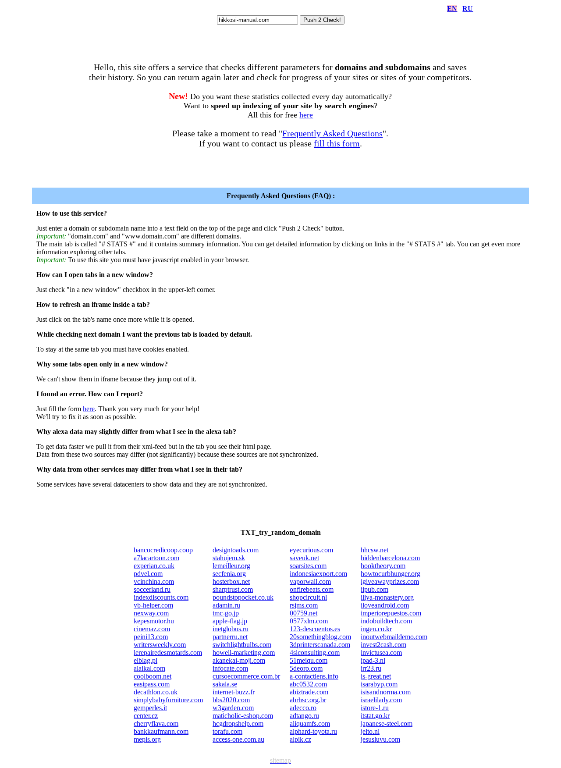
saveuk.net (304, 558)
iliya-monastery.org (387, 597)
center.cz (146, 715)
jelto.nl (370, 731)
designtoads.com (236, 550)
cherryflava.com (156, 723)
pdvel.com (148, 573)
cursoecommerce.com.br (246, 676)
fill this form (337, 143)
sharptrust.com (233, 589)
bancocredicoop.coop (163, 550)
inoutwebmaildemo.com (394, 636)
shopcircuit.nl (308, 597)
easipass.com (152, 684)
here (306, 114)
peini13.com (151, 636)
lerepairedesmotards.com (168, 652)
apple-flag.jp (230, 621)
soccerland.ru (152, 589)
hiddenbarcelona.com (390, 558)
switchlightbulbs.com (242, 644)
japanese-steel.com (386, 723)
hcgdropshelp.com (238, 723)
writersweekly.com (160, 644)
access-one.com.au (238, 739)
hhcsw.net (374, 550)
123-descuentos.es (315, 629)
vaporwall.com (310, 581)
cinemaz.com (152, 629)
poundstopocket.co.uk (243, 597)
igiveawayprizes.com (390, 581)
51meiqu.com (308, 660)
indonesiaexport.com (318, 573)
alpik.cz (300, 739)
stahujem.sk (229, 558)
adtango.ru (304, 715)
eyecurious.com (311, 550)
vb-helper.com (153, 605)
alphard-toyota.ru (313, 731)
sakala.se (225, 684)
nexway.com (151, 613)
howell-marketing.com (244, 652)
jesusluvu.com (380, 739)
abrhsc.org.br (308, 700)
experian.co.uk (154, 565)
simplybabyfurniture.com (168, 700)
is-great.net (376, 676)
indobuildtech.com (386, 621)
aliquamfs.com (310, 723)
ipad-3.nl (373, 660)
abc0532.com (308, 684)
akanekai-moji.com (239, 660)
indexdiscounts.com (161, 597)
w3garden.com (233, 707)
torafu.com (227, 731)
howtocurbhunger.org (390, 573)
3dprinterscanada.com (320, 644)
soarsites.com (308, 565)
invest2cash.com (383, 644)
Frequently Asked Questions (332, 133)
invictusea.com (381, 652)
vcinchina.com (154, 581)
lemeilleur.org (231, 565)
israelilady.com (381, 700)
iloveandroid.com (385, 605)
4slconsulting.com (315, 652)
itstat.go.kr (375, 715)
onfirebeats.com (312, 589)
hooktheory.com (383, 565)
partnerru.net (230, 636)
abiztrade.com (309, 692)
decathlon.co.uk (156, 692)
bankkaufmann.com (161, 731)
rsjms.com (304, 605)
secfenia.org (229, 573)
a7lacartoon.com (156, 558)
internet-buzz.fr (234, 692)
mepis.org (147, 739)
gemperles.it (150, 707)
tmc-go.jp (226, 613)
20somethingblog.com (320, 636)
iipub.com (374, 589)
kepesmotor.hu (154, 621)
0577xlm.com (309, 621)
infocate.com (230, 668)
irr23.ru (371, 668)
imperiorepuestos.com (391, 613)
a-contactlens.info (314, 676)
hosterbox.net (231, 581)
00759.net (303, 613)
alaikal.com (149, 668)
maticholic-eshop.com (243, 715)
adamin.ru (226, 605)
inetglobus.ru (231, 629)
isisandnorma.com (386, 692)
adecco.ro (303, 707)
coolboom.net (152, 676)
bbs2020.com (231, 700)
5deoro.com (306, 668)
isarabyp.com (379, 684)
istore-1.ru (375, 707)
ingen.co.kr (376, 629)
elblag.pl (145, 660)
